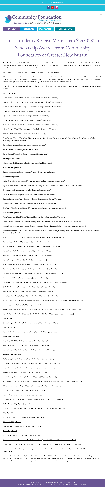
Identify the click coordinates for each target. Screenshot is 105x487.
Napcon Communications (80, 484)
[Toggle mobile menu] (101, 14)
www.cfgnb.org (67, 461)
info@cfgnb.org (61, 2)
